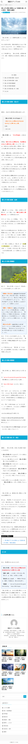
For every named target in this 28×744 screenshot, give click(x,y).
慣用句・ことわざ (6, 12)
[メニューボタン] (26, 1)
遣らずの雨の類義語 (10, 83)
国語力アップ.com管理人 (14, 628)
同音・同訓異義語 (7, 710)
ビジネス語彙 (6, 707)
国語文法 (5, 716)
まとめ (6, 91)
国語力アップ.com (14, 1)
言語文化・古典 (7, 728)
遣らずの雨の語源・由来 (11, 80)
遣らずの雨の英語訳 (10, 86)
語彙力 (5, 731)
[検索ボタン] (1, 1)
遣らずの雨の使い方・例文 (12, 88)
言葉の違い (6, 725)
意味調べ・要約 (7, 719)
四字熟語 (5, 713)
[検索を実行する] (24, 696)
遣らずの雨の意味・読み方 (12, 77)
